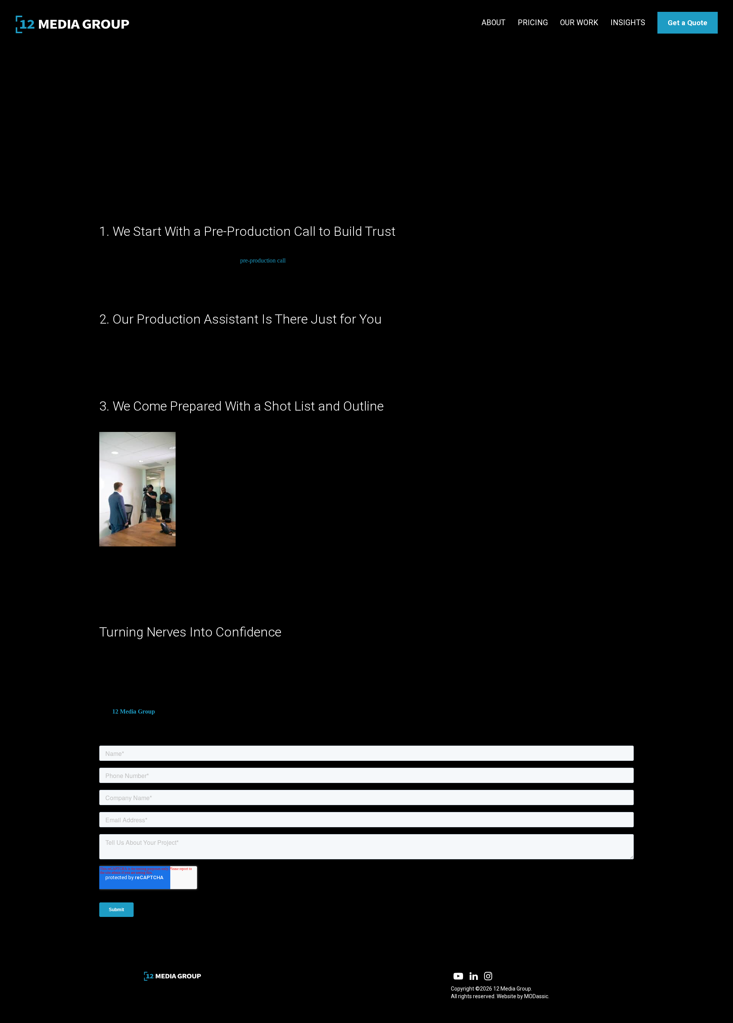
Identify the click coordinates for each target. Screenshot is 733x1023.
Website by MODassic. (523, 996)
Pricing (533, 22)
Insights (627, 22)
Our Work (579, 22)
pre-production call (263, 260)
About (493, 22)
